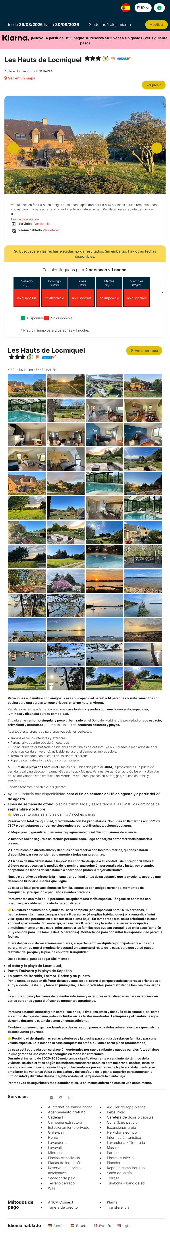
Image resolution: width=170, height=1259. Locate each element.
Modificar (156, 24)
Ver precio (153, 85)
